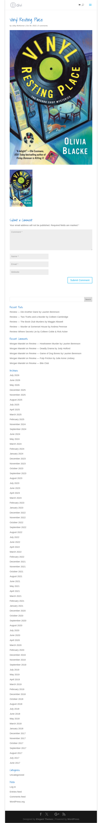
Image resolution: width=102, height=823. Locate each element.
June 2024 (15, 434)
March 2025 (16, 414)
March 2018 (16, 723)
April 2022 (15, 547)
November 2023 (18, 463)
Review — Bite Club (39, 363)
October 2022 (16, 522)
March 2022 (16, 552)
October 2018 (16, 699)
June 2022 (15, 542)
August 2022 (16, 532)
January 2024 (16, 453)
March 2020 (16, 645)
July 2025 (14, 404)
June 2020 (15, 635)
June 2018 (15, 714)
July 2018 (14, 709)
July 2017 (14, 758)
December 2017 (18, 733)
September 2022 (18, 527)
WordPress (73, 819)
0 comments (43, 26)
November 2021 (18, 566)
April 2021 (15, 591)
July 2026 (14, 375)
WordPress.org (17, 801)
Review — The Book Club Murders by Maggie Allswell (36, 321)
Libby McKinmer (18, 26)
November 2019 (18, 660)
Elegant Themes (44, 819)
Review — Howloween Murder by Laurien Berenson (54, 343)
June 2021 (15, 581)
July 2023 (14, 483)
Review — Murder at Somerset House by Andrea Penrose (38, 326)
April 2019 (15, 679)
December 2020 (18, 610)
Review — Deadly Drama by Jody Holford (49, 348)
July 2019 (14, 669)
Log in (13, 787)
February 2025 (17, 419)
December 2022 (18, 512)
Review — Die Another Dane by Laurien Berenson (34, 312)
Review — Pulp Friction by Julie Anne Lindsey (52, 358)
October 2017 (16, 743)
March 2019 (16, 684)
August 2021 (16, 576)
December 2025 (18, 390)
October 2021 (16, 571)
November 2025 (18, 395)
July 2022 (14, 537)
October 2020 (16, 615)
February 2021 (17, 601)
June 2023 (15, 488)
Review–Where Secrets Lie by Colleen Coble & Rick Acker (39, 331)
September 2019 (18, 665)
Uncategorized (17, 775)
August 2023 (16, 478)
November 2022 (18, 517)
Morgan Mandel (17, 343)
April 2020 (15, 640)
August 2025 (16, 400)
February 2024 (17, 449)
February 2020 (17, 650)
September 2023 (18, 473)
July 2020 (14, 630)
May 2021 (15, 586)
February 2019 (17, 689)
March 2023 (16, 498)
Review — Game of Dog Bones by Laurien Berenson (55, 353)
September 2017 (18, 748)
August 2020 (16, 625)
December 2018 (18, 694)
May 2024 (15, 439)
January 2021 (16, 606)
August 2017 (16, 753)
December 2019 (18, 655)
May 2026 (15, 385)
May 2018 (15, 718)
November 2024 (18, 424)
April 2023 (15, 493)
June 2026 (15, 380)
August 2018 (16, 704)
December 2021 (18, 561)
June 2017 (15, 763)
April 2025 (15, 409)
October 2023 (16, 468)
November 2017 (18, 738)
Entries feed (16, 792)
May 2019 (15, 674)
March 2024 (16, 444)
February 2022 (17, 557)
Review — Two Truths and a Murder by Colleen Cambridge (39, 317)
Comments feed (18, 796)
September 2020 (18, 620)
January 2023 (16, 507)
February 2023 (17, 503)
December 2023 (18, 458)
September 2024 (18, 429)
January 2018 (16, 728)
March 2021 (16, 596)
